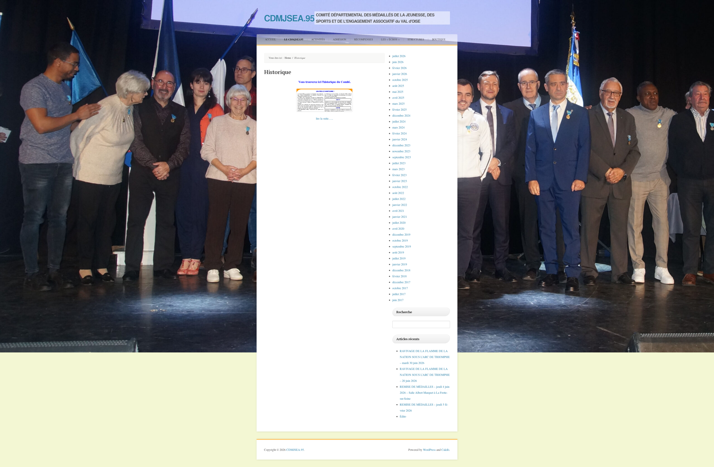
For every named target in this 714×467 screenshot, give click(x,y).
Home (288, 58)
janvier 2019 (399, 264)
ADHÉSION (339, 39)
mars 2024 (398, 127)
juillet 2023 (399, 163)
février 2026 (399, 68)
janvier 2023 (399, 181)
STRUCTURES (416, 39)
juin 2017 (397, 300)
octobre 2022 (400, 187)
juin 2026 (397, 62)
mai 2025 (397, 92)
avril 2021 (398, 211)
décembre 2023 (401, 145)
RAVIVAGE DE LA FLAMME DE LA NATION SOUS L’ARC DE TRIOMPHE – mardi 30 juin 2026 (425, 357)
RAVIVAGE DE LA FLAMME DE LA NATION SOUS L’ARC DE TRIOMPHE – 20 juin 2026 (425, 375)
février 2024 (399, 133)
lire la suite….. (324, 118)
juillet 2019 (399, 258)
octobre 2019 (400, 240)
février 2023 (399, 175)
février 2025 (399, 109)
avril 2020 (398, 228)
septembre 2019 (401, 246)
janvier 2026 (399, 74)
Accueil (270, 39)
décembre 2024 (401, 115)
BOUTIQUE (439, 39)
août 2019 (398, 252)
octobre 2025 (400, 80)
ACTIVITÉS (318, 39)
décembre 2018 (401, 270)
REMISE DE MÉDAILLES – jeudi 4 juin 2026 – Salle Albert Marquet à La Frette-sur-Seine (424, 392)
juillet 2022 (399, 199)
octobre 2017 (400, 288)
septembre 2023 (401, 157)
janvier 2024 (399, 139)
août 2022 (398, 193)
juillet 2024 (399, 121)
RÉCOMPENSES (363, 39)
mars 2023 (398, 169)
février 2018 (399, 276)
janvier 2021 (399, 217)
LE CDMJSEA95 (293, 39)
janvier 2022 (399, 205)
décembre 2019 (401, 234)
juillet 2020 (399, 222)
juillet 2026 (399, 56)
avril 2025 (398, 98)
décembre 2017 (401, 282)
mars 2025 (398, 103)
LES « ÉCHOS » (390, 39)
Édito (403, 416)
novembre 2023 (401, 151)
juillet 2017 (399, 294)
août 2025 (398, 86)
